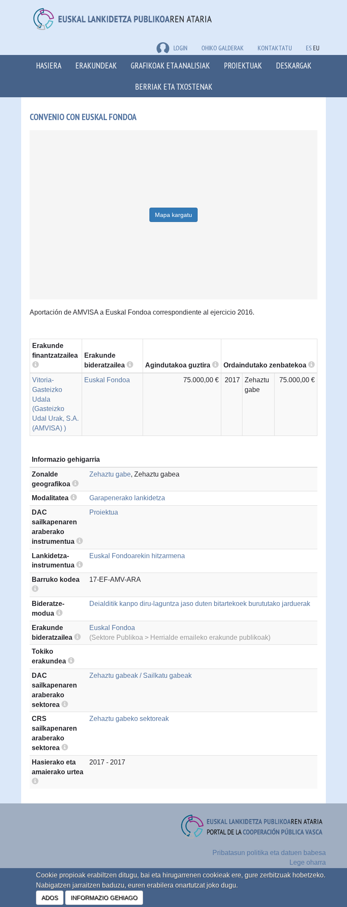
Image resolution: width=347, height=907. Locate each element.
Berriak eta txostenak (173, 86)
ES (309, 48)
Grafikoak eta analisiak (170, 65)
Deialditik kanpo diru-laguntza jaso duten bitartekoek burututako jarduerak (199, 603)
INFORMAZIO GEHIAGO (104, 897)
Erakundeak (96, 65)
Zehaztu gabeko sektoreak (129, 718)
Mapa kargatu (173, 214)
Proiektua (103, 512)
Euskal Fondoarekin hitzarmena (137, 555)
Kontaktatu (275, 48)
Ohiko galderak (222, 48)
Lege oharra (307, 862)
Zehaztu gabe (110, 474)
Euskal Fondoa (107, 380)
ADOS (49, 897)
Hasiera (48, 65)
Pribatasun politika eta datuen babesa (269, 852)
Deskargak (293, 65)
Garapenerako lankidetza (127, 497)
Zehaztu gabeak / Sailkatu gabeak (140, 675)
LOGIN (180, 48)
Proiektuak (243, 65)
